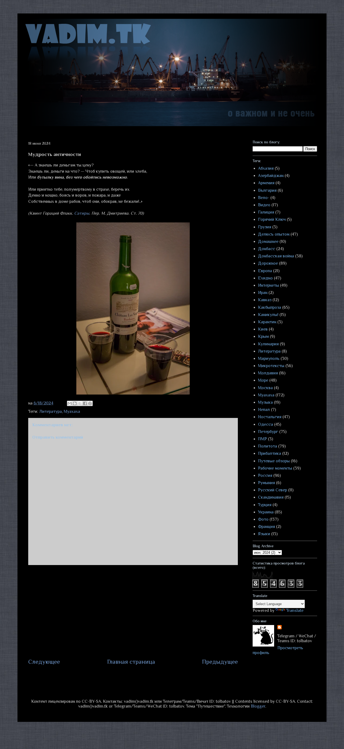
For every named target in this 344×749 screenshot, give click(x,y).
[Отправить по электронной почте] (69, 403)
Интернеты (268, 285)
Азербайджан (271, 175)
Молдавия (268, 373)
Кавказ (264, 299)
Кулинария (268, 344)
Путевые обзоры (274, 461)
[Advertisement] (133, 611)
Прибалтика (269, 453)
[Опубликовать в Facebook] (85, 403)
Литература (50, 411)
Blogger (258, 706)
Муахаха (72, 411)
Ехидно (265, 278)
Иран (262, 292)
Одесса (265, 424)
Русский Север (272, 490)
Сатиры (81, 213)
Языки (264, 533)
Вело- (263, 197)
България (267, 190)
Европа (265, 270)
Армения (266, 182)
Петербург (268, 431)
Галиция (266, 212)
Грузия (264, 227)
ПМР (262, 438)
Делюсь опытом (273, 234)
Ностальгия (269, 416)
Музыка (265, 402)
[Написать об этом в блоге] (74, 403)
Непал (264, 409)
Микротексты (271, 365)
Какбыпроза (269, 307)
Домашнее (268, 241)
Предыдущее (220, 661)
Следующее (44, 661)
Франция (266, 526)
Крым (263, 336)
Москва (265, 387)
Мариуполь (269, 358)
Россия (265, 475)
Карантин (267, 322)
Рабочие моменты (275, 468)
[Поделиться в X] (80, 403)
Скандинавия (271, 497)
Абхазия (266, 168)
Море (263, 380)
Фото (263, 519)
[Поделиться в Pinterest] (90, 403)
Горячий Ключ (272, 219)
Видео (264, 205)
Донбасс (266, 248)
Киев (263, 329)
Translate (294, 610)
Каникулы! (268, 314)
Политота (267, 446)
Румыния (266, 482)
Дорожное (268, 263)
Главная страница (131, 661)
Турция (264, 504)
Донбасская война (276, 256)
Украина (266, 512)
